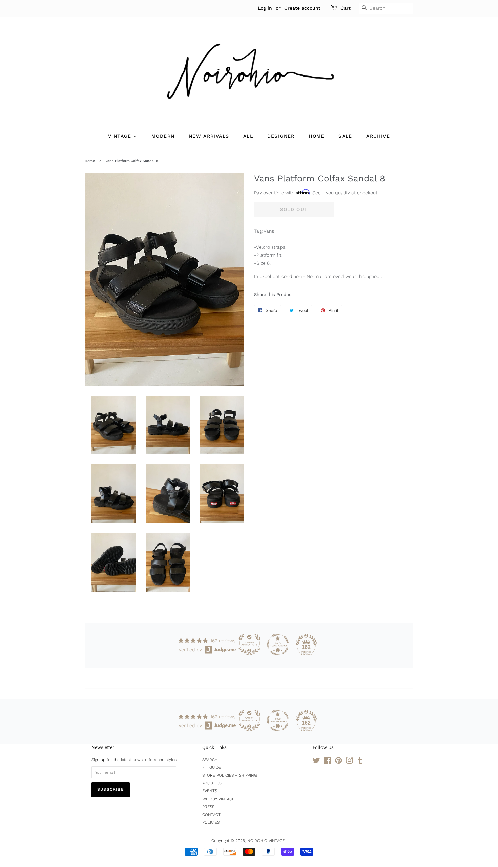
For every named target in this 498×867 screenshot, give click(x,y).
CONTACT (211, 814)
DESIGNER (281, 136)
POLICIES (211, 822)
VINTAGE (120, 136)
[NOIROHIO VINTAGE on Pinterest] (338, 762)
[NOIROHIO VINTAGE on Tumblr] (360, 762)
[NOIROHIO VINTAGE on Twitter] (316, 762)
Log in (265, 8)
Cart (345, 8)
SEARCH (210, 759)
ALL (248, 136)
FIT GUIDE (211, 767)
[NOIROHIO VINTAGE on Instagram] (349, 762)
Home (90, 161)
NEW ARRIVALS (209, 136)
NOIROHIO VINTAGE (266, 840)
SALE (345, 136)
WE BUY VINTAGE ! (219, 799)
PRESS (208, 806)
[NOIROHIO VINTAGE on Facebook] (327, 762)
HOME (317, 136)
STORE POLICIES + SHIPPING (229, 775)
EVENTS (209, 790)
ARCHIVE (378, 136)
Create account (302, 8)
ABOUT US (212, 783)
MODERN (162, 136)
